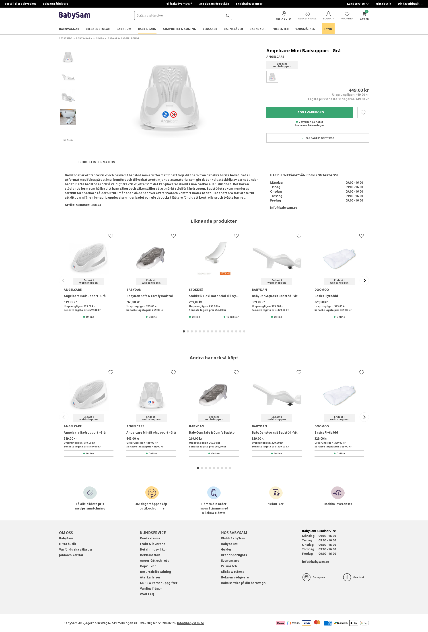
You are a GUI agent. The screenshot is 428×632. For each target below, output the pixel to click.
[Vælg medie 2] (68, 77)
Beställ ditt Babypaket (20, 4)
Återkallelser (150, 577)
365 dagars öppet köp (214, 4)
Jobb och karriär (71, 555)
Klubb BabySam (233, 538)
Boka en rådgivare (55, 4)
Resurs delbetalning (155, 572)
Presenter (280, 29)
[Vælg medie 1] (68, 57)
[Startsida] (74, 15)
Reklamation (150, 555)
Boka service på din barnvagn (243, 583)
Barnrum (124, 29)
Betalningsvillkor (153, 549)
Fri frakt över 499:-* (179, 4)
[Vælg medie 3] (68, 97)
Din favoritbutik (408, 4)
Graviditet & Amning (179, 29)
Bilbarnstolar (98, 29)
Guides (226, 549)
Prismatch (229, 566)
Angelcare (275, 57)
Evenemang (230, 561)
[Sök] (228, 15)
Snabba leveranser (249, 4)
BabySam (66, 538)
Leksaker (210, 29)
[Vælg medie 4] (68, 117)
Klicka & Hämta (233, 572)
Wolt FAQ (147, 594)
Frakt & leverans (152, 544)
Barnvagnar (69, 29)
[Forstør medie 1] (169, 97)
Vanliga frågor (151, 588)
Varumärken (305, 29)
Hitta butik (383, 4)
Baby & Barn (147, 29)
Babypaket (229, 544)
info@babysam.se (283, 208)
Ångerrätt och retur (155, 561)
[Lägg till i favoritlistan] (363, 112)
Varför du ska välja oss (76, 549)
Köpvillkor (148, 566)
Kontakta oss (150, 538)
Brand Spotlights (234, 555)
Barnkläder (233, 29)
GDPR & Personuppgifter (158, 583)
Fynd (328, 29)
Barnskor (257, 29)
